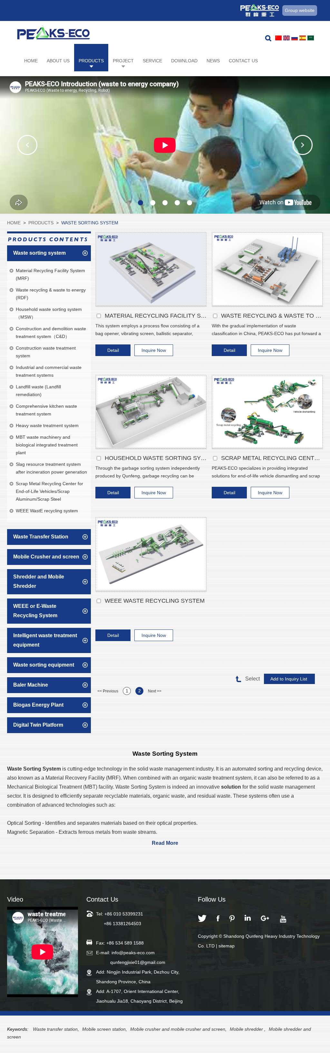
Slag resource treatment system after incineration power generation (51, 468)
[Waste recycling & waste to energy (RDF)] (267, 269)
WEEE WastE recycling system (155, 601)
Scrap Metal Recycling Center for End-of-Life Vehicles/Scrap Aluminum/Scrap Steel (49, 491)
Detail (113, 350)
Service (152, 60)
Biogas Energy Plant (38, 705)
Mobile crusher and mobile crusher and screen (177, 1029)
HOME (14, 222)
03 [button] (165, 202)
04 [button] (177, 202)
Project (123, 60)
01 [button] (140, 202)
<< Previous (107, 691)
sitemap (226, 945)
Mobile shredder (247, 1029)
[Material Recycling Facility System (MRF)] (151, 269)
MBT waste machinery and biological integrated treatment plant (47, 444)
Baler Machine (30, 685)
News (213, 60)
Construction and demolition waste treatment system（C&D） (51, 332)
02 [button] (152, 202)
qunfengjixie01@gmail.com (137, 962)
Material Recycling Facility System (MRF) (156, 315)
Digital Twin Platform (38, 725)
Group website (300, 10)
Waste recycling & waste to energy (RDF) (272, 315)
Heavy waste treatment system (47, 425)
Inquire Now (153, 350)
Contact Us (243, 60)
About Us (58, 60)
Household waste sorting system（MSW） (156, 458)
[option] (165, 145)
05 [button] (189, 202)
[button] (27, 145)
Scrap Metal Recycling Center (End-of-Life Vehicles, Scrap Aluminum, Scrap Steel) (272, 458)
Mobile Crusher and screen (46, 556)
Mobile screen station (104, 1029)
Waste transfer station (55, 1029)
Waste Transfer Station (40, 536)
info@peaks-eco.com (133, 952)
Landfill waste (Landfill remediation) (38, 390)
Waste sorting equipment (43, 665)
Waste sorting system (89, 222)
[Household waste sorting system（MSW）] (151, 412)
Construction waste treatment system (46, 351)
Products (91, 60)
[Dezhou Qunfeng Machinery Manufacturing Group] (53, 34)
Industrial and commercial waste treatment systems (49, 371)
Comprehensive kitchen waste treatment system (46, 410)
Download (184, 60)
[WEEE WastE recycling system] (151, 554)
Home (31, 60)
